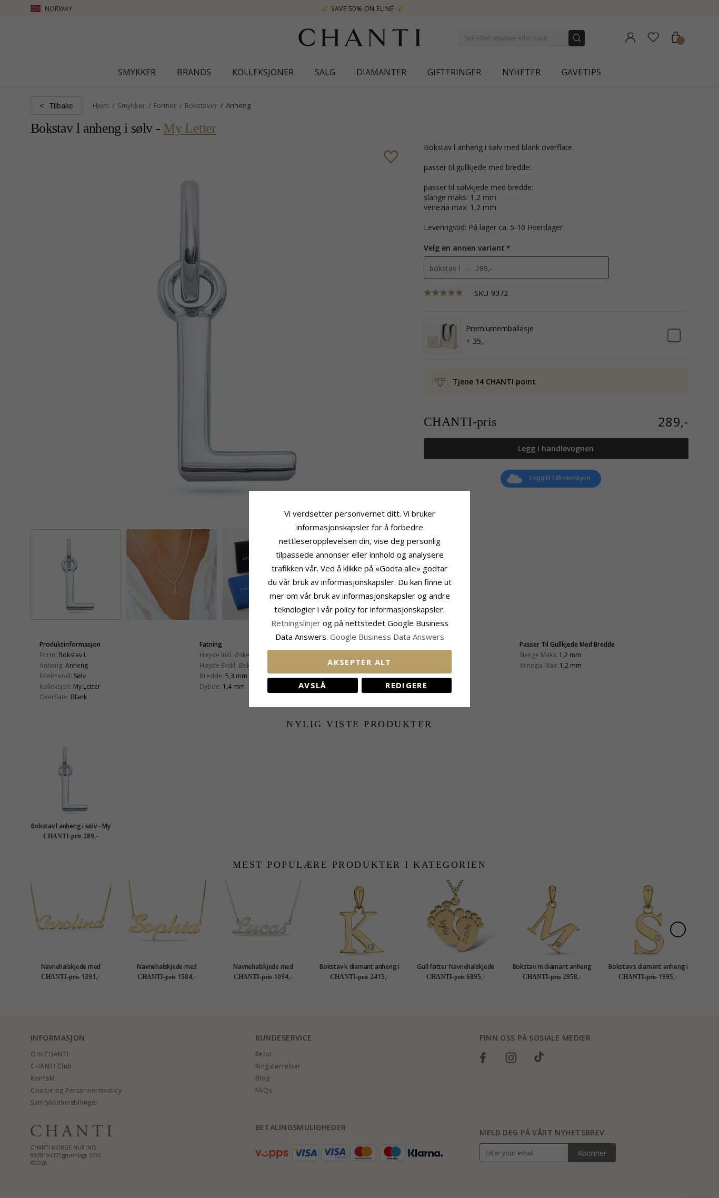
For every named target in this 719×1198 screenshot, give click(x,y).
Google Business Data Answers (387, 636)
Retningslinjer (297, 623)
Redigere (406, 685)
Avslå (312, 685)
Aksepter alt (359, 662)
